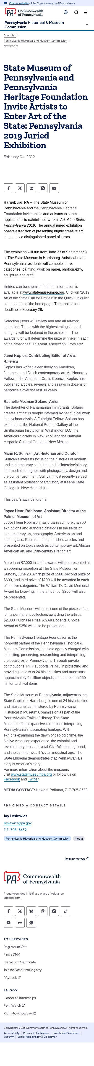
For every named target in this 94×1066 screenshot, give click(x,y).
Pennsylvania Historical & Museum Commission (34, 24)
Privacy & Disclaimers (36, 1032)
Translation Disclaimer (66, 1032)
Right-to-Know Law (18, 1013)
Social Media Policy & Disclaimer (37, 1036)
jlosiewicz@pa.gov (17, 823)
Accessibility (11, 1032)
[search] (76, 12)
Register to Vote (16, 947)
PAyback (10, 977)
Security (9, 1036)
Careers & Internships (20, 998)
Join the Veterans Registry (23, 970)
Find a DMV (12, 954)
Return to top (75, 859)
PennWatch (12, 1005)
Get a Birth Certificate (20, 962)
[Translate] (65, 12)
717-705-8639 (15, 829)
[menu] (85, 12)
